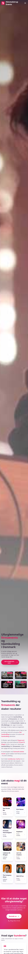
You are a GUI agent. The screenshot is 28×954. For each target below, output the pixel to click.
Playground (20, 740)
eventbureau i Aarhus (14, 759)
